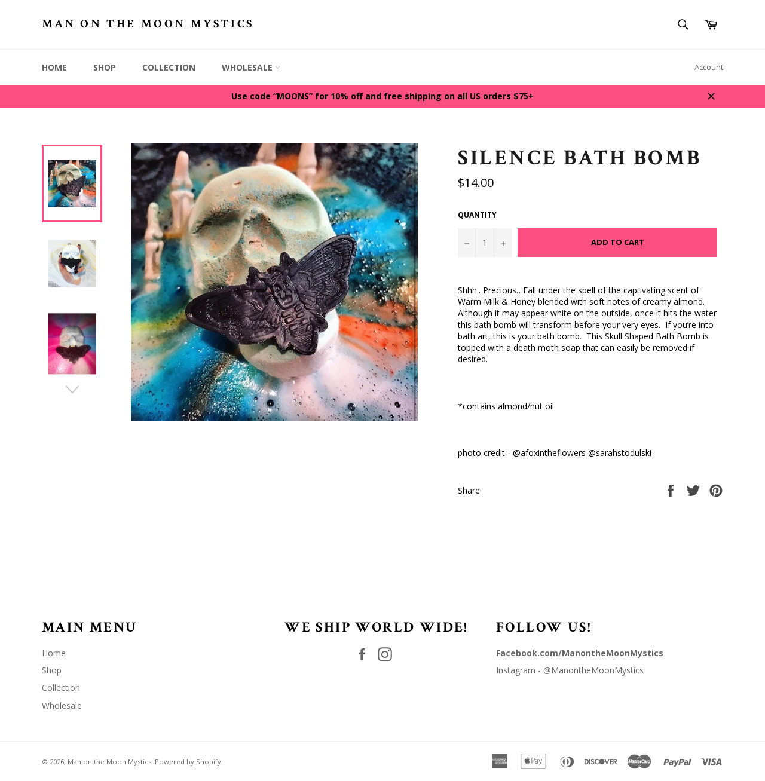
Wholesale (248, 67)
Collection (168, 67)
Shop (104, 67)
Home (54, 67)
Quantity (477, 215)
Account (708, 67)
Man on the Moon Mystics (148, 24)
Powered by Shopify (188, 761)
